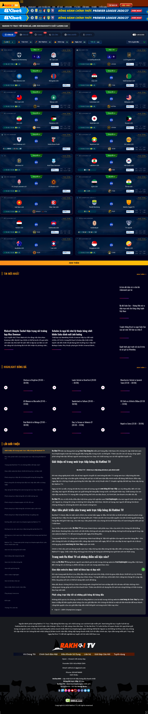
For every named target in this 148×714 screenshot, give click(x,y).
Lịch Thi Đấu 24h (44, 7)
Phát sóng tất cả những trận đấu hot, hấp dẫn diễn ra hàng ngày (25, 483)
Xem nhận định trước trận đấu (15, 587)
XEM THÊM (141, 274)
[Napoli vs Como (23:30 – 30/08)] (109, 423)
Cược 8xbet (126, 5)
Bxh (53, 7)
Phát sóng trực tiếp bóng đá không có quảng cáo (22, 515)
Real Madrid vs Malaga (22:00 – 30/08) (34, 423)
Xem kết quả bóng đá (12, 568)
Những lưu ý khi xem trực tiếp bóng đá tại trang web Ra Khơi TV (26, 536)
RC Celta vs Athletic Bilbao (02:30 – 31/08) (132, 402)
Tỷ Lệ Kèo (77, 7)
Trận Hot (26, 42)
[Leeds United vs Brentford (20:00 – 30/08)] (60, 381)
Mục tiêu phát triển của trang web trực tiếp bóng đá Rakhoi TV (25, 458)
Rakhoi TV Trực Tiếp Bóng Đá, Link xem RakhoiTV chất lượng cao (35, 25)
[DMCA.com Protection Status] (74, 700)
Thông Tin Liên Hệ (11, 608)
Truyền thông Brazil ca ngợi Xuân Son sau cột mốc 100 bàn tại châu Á (133, 328)
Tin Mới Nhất (11, 273)
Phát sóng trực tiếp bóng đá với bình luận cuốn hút (23, 508)
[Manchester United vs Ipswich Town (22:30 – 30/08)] (109, 381)
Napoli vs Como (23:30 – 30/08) (132, 423)
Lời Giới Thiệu (12, 444)
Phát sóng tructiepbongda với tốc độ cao (19, 502)
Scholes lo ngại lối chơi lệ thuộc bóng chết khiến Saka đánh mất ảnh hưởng (72, 332)
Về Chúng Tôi (29, 654)
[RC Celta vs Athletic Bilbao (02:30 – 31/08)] (109, 402)
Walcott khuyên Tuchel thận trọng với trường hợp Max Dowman (25, 332)
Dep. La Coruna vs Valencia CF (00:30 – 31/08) (82, 423)
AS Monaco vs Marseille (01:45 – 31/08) (35, 402)
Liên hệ (87, 654)
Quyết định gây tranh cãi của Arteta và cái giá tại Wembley (132, 348)
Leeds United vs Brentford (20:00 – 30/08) (84, 381)
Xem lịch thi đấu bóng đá (13, 562)
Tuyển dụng (103, 7)
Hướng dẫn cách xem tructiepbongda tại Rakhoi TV (22, 522)
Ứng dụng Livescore (12, 593)
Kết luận (7, 600)
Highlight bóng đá (15, 366)
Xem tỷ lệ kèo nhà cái (12, 581)
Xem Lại (23, 7)
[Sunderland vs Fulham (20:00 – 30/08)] (60, 402)
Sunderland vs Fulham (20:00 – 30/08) (83, 402)
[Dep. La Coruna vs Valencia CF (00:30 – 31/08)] (60, 423)
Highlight (32, 7)
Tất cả (95, 42)
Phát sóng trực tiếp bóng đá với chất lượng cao (21, 496)
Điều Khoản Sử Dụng (70, 654)
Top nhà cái (113, 5)
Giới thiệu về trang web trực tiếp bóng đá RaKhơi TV (25, 450)
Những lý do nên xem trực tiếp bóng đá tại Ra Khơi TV (23, 529)
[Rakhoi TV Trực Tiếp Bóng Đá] (9, 5)
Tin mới (94, 7)
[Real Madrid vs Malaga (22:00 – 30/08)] (12, 423)
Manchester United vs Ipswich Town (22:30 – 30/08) (131, 381)
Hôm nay (63, 42)
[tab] (9, 34)
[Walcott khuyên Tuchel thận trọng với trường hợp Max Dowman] (26, 302)
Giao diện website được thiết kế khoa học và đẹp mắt (23, 471)
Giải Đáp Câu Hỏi (102, 654)
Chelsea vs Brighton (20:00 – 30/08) (34, 381)
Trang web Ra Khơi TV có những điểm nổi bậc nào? (22, 465)
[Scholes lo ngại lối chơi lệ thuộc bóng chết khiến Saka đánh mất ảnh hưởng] (74, 302)
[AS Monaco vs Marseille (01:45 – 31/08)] (12, 402)
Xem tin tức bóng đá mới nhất (15, 550)
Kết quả (60, 7)
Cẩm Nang (85, 7)
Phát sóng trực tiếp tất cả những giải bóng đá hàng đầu (24, 477)
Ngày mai (80, 42)
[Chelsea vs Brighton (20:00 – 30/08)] (12, 381)
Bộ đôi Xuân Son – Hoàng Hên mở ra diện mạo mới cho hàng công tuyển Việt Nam (132, 308)
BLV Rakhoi (44, 42)
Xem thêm (74, 263)
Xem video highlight (12, 574)
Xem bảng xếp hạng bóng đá (14, 556)
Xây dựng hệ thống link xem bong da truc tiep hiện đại (24, 490)
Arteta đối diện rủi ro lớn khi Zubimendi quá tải (130, 288)
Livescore (68, 7)
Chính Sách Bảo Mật (48, 654)
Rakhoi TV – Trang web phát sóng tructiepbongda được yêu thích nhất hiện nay (26, 543)
